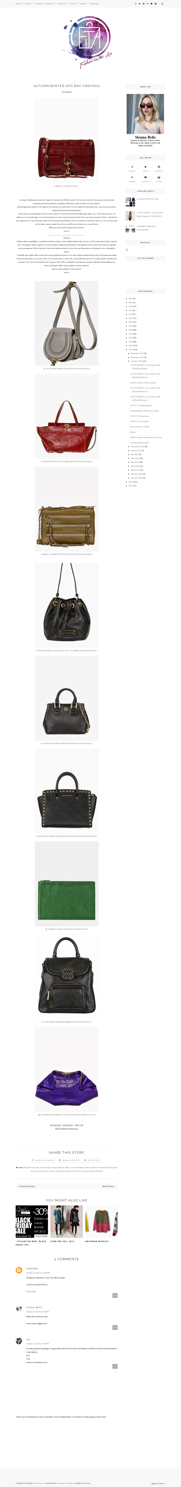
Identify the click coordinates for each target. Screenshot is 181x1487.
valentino (99, 1171)
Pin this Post (94, 1160)
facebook (132, 171)
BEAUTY (49, 4)
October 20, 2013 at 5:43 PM (37, 1312)
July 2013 (135, 454)
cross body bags (76, 1167)
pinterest (132, 181)
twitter (145, 171)
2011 (131, 485)
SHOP (73, 4)
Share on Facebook (44, 1160)
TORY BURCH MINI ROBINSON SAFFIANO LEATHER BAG (67, 743)
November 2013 (137, 357)
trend (92, 1171)
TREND (39, 4)
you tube (159, 181)
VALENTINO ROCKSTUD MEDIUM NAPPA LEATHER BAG (67, 461)
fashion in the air (98, 1167)
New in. (133, 432)
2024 (131, 306)
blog (54, 1167)
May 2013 (135, 462)
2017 (131, 334)
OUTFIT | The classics (139, 421)
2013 (131, 349)
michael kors (60, 1171)
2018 (131, 330)
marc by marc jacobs (46, 1171)
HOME (18, 4)
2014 (131, 345)
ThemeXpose (38, 1483)
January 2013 (136, 478)
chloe (67, 1167)
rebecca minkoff (73, 1171)
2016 (131, 338)
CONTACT (94, 4)
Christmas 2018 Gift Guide (148, 199)
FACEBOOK (68, 1125)
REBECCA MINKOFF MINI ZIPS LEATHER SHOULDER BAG (67, 554)
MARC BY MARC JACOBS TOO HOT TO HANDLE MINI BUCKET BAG (67, 650)
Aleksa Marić (34, 1307)
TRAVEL (83, 4)
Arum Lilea (31, 1291)
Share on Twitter (71, 1160)
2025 (131, 302)
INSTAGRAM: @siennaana (66, 1128)
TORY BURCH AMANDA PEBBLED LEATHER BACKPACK (68, 1022)
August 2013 (136, 450)
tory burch (84, 1171)
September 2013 (138, 446)
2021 (131, 318)
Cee (28, 1339)
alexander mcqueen (31, 1167)
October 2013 (137, 361)
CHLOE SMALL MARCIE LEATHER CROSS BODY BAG (67, 368)
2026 (131, 298)
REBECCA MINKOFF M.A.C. (67, 186)
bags (49, 1167)
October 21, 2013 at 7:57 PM (37, 1343)
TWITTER (78, 1125)
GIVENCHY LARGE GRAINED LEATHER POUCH (67, 929)
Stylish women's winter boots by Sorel (146, 437)
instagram (159, 171)
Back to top (158, 1484)
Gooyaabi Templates (65, 1483)
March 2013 (136, 470)
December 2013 (137, 353)
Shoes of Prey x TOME (139, 427)
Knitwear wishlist (97, 1241)
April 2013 (135, 466)
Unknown (32, 1268)
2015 (131, 341)
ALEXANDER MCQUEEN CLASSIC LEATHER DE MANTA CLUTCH (68, 1115)
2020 (131, 322)
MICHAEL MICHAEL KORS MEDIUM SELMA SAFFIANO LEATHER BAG (67, 836)
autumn (43, 1167)
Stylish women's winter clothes (143, 383)
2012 (131, 482)
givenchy (109, 1167)
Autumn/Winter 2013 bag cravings (144, 411)
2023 (131, 310)
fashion (87, 1167)
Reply (115, 1295)
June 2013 (135, 458)
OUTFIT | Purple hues (139, 416)
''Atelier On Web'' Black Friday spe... (31, 1243)
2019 (131, 326)
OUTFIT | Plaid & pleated (140, 405)
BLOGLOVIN (55, 1125)
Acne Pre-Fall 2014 (62, 1241)
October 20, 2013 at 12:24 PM (38, 1273)
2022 (131, 314)
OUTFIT (28, 4)
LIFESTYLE (62, 4)
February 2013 (137, 474)
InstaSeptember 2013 (139, 442)
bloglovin (60, 1167)
